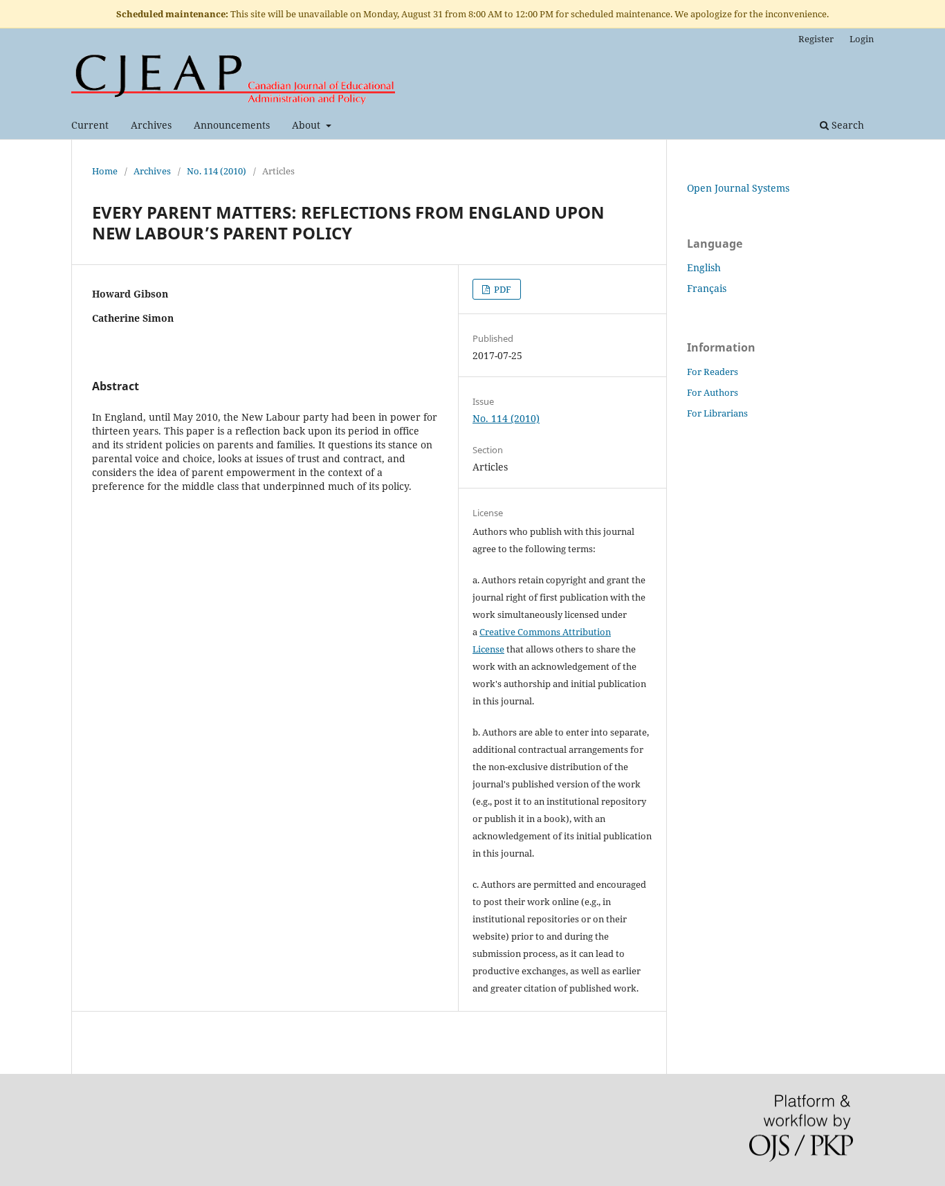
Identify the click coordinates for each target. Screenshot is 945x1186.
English (704, 267)
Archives (151, 124)
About (307, 124)
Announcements (232, 124)
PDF (501, 289)
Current (90, 124)
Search (846, 124)
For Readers (712, 371)
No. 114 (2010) (216, 171)
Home (105, 171)
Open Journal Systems (738, 187)
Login (862, 39)
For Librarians (717, 413)
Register (816, 39)
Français (706, 288)
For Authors (712, 392)
